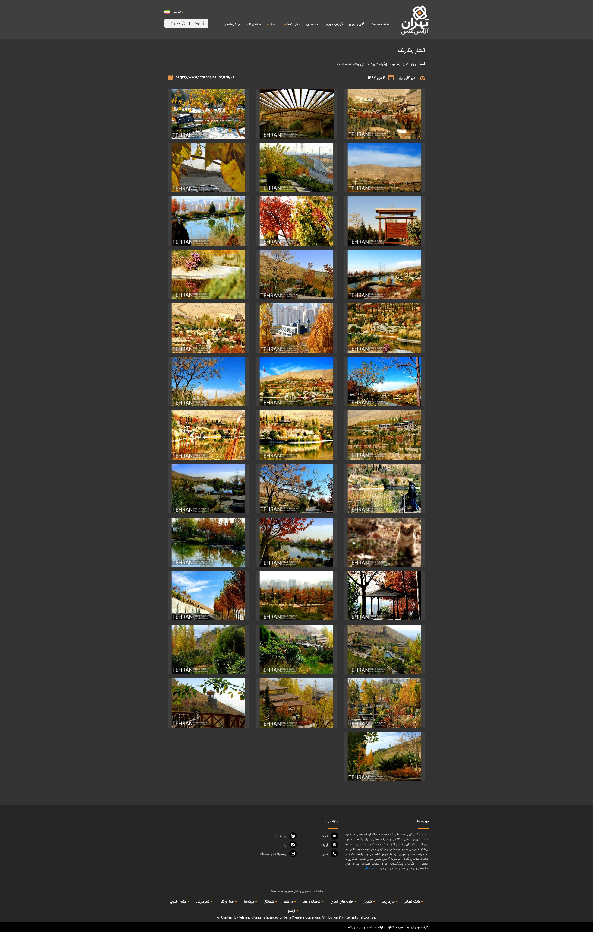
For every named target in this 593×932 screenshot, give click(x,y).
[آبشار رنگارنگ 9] (208, 221)
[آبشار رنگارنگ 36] (208, 703)
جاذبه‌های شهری (341, 901)
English (191, 16)
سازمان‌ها (388, 901)
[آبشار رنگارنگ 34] (384, 703)
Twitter (324, 836)
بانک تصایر (412, 901)
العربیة (202, 16)
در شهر (288, 901)
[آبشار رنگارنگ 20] (296, 435)
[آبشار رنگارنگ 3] (384, 167)
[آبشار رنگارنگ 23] (296, 488)
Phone (325, 853)
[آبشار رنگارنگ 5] (296, 167)
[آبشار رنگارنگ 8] (296, 221)
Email (272, 853)
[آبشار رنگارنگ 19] (384, 435)
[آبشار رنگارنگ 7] (384, 221)
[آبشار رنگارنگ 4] (384, 114)
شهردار (367, 901)
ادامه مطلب (370, 868)
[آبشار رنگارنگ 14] (296, 328)
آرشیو (291, 910)
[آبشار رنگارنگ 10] (384, 274)
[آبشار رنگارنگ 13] (384, 328)
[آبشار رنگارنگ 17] (296, 381)
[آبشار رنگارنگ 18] (208, 381)
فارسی (177, 11)
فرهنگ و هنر (311, 901)
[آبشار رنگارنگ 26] (296, 542)
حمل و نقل (226, 901)
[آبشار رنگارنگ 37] (384, 756)
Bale (284, 845)
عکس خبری (178, 901)
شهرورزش (202, 901)
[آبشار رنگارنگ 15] (208, 328)
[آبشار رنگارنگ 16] (384, 381)
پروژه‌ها (249, 901)
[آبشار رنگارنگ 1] (296, 114)
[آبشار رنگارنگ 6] (208, 167)
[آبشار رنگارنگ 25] (384, 542)
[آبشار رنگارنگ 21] (208, 435)
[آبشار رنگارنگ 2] (208, 114)
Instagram (280, 836)
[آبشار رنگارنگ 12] (208, 274)
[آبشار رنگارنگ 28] (384, 595)
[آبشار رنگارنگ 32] (296, 649)
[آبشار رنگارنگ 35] (296, 703)
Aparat (324, 845)
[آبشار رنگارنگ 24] (208, 488)
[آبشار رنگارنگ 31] (384, 649)
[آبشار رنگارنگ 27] (208, 542)
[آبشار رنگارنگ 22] (384, 488)
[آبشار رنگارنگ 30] (208, 595)
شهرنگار (269, 901)
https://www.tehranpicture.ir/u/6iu (205, 77)
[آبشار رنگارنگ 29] (296, 595)
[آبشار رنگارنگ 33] (208, 649)
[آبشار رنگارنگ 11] (296, 274)
